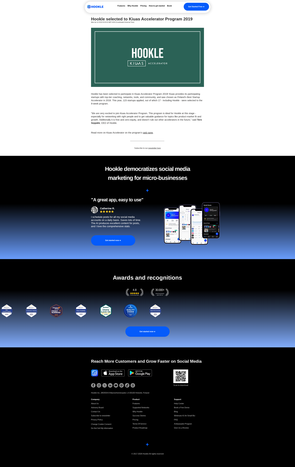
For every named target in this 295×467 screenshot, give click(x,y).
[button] (100, 416)
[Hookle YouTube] (116, 385)
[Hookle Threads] (133, 385)
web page (148, 132)
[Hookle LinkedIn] (110, 385)
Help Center (179, 404)
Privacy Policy (97, 420)
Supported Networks (141, 408)
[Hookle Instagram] (99, 385)
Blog (176, 412)
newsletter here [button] (154, 148)
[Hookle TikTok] (127, 385)
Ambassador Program (183, 424)
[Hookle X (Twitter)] (104, 385)
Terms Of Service (139, 424)
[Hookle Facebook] (93, 385)
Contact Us (95, 412)
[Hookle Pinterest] (121, 385)
